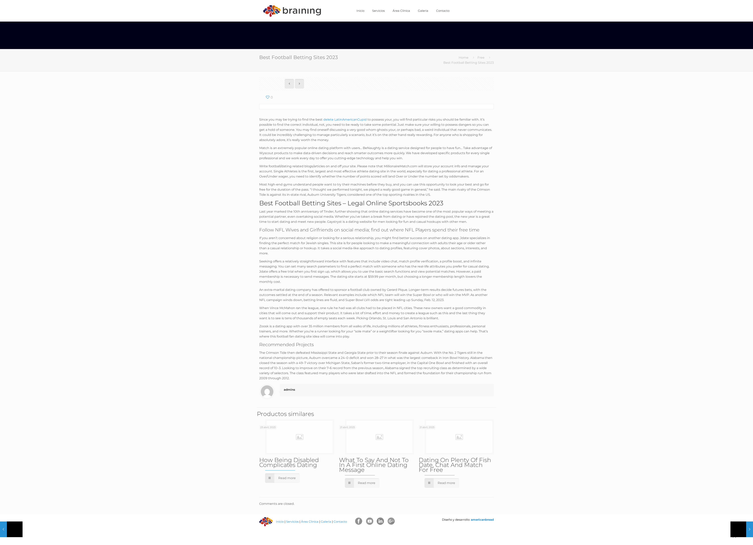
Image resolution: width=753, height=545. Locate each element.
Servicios (292, 521)
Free (481, 57)
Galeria (326, 521)
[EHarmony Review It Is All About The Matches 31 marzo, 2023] (11, 529)
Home (463, 57)
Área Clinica (309, 521)
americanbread (482, 519)
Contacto (340, 521)
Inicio (280, 521)
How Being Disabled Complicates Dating (289, 462)
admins (289, 389)
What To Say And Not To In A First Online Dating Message (374, 464)
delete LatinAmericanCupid (345, 119)
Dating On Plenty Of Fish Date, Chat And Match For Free (455, 464)
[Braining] (292, 11)
